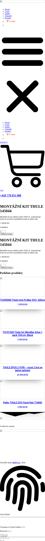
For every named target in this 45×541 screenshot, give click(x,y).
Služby (7, 14)
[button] (22, 74)
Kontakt (8, 18)
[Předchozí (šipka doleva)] (1, 540)
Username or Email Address (10, 527)
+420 (10, 195)
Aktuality (8, 16)
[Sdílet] (6, 538)
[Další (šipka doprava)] (3, 540)
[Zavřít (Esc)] (8, 538)
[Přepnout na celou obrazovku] (3, 538)
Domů (7, 9)
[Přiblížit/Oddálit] (1, 538)
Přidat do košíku (6, 234)
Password (3, 531)
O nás (7, 12)
